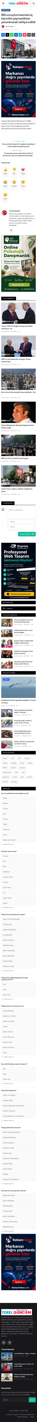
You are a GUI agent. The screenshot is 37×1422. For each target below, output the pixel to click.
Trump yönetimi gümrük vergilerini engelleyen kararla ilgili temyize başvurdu (18, 145)
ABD (22, 777)
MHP (16, 772)
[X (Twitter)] (3, 1342)
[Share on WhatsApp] (12, 35)
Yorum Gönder (25, 534)
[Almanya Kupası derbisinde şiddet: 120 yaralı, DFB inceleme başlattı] (7, 713)
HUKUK (29, 777)
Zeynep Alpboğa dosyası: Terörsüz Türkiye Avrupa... (23, 732)
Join (32, 1400)
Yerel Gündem (14, 211)
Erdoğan (13, 763)
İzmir (12, 758)
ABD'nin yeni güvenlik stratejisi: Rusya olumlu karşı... (16, 360)
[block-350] (18, 89)
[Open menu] (3, 3)
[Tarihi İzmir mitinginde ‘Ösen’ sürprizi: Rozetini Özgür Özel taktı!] (7, 654)
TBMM (5, 768)
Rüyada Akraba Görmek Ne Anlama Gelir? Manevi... (23, 663)
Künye (32, 1417)
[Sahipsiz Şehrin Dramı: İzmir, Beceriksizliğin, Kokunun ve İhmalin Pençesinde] (7, 633)
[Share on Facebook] (3, 35)
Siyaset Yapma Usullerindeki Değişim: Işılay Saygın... (23, 642)
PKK (23, 772)
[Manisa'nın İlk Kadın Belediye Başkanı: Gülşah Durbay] (7, 1377)
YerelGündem (7, 772)
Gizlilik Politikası (22, 1417)
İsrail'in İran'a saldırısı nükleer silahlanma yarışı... (16, 490)
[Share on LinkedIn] (16, 35)
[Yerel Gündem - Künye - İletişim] (7, 1356)
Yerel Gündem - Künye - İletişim (25, 1353)
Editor (16, 1356)
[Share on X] (7, 35)
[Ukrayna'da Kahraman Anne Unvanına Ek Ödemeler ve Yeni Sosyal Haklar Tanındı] (7, 623)
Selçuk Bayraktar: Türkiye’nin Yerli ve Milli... (24, 1365)
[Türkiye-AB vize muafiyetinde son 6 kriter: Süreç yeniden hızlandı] (7, 744)
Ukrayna (27, 758)
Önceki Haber (20, 141)
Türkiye (5, 763)
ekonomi (22, 768)
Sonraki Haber (17, 150)
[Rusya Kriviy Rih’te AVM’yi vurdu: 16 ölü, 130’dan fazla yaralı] (7, 724)
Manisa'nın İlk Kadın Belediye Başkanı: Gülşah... (23, 1375)
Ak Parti (5, 782)
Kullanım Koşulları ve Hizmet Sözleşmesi (20, 1414)
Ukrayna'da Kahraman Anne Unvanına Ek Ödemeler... (23, 621)
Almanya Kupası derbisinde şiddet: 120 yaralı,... (23, 711)
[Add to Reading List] (33, 35)
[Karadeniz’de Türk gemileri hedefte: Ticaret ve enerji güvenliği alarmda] (18, 687)
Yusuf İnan (17, 715)
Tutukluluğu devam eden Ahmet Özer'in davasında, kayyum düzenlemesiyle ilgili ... (18, 154)
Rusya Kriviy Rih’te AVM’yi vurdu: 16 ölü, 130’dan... (23, 722)
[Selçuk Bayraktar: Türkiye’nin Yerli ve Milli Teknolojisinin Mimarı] (7, 1367)
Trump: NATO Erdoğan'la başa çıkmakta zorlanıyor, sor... (16, 327)
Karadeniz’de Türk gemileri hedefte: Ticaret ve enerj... (18, 701)
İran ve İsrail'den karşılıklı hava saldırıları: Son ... (18, 393)
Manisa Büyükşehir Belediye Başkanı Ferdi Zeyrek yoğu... (17, 426)
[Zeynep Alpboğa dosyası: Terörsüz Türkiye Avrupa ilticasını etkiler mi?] (7, 734)
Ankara (30, 763)
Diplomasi (6, 777)
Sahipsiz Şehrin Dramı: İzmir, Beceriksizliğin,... (23, 631)
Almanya (14, 782)
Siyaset (5, 758)
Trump (15, 777)
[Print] (29, 35)
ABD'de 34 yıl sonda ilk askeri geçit (14, 458)
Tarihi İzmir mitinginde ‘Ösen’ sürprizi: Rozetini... (24, 652)
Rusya (22, 763)
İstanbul (13, 768)
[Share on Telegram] (20, 35)
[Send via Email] (25, 35)
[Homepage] (18, 3)
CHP (19, 758)
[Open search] (33, 3)
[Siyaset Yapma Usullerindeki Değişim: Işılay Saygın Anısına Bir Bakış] (7, 644)
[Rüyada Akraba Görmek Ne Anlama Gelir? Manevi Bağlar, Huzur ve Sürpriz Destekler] (7, 665)
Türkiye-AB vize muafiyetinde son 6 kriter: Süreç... (24, 743)
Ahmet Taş (4, 705)
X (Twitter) (9, 608)
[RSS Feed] (11, 230)
